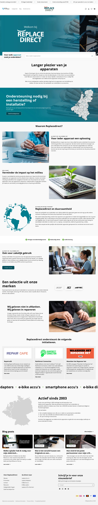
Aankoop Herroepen (20, 501)
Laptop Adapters (26, 480)
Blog (20, 8)
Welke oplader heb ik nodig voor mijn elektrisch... (17, 452)
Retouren (6, 485)
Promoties (6, 480)
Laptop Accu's (25, 478)
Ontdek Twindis (8, 267)
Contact (6, 482)
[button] (85, 8)
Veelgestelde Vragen (9, 487)
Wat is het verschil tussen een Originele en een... (47, 452)
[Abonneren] (92, 485)
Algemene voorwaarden (8, 501)
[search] (59, 56)
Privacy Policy (30, 501)
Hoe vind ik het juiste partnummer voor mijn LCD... (79, 452)
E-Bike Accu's (25, 482)
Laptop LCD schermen (28, 487)
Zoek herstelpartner (13, 113)
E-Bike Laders (25, 485)
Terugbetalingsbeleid (40, 501)
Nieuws (6, 478)
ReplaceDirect (89, 501)
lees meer (7, 373)
